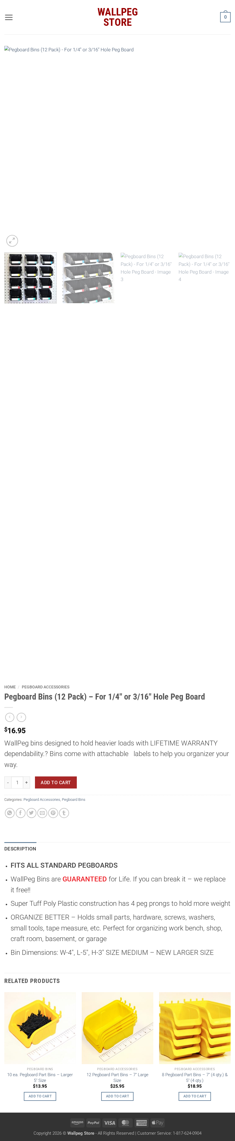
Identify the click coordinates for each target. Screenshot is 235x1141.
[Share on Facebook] (21, 813)
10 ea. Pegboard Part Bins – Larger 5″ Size (40, 1077)
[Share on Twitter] (32, 813)
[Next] (219, 147)
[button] (8, 17)
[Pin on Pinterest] (53, 813)
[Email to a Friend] (42, 813)
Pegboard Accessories (45, 687)
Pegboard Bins (73, 799)
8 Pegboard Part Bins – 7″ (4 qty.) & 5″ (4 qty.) (195, 1077)
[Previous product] (21, 717)
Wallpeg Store (117, 17)
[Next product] (10, 717)
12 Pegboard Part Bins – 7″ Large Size (117, 1077)
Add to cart (56, 782)
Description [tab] (20, 849)
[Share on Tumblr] (64, 813)
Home (10, 687)
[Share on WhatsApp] (10, 813)
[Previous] (16, 147)
